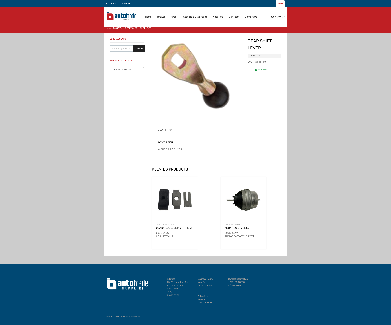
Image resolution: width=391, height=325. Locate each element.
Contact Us (251, 16)
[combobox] (127, 69)
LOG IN (280, 3)
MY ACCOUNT (111, 3)
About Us (218, 16)
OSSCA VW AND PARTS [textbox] (126, 69)
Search (139, 48)
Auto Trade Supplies (131, 316)
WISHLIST (126, 3)
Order (174, 16)
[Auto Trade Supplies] (121, 20)
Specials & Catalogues (195, 16)
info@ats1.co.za (236, 285)
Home (148, 16)
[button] (227, 43)
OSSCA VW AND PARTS (123, 28)
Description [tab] (165, 129)
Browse (161, 16)
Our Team (234, 16)
